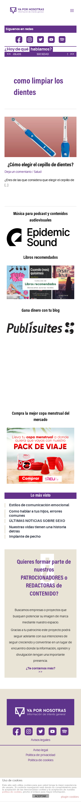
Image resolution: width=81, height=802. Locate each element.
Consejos (14, 54)
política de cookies (12, 792)
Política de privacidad (40, 755)
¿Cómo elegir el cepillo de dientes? (41, 165)
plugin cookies (70, 796)
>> (72, 53)
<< (9, 53)
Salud (38, 171)
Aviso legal (40, 750)
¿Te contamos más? (40, 668)
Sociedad (43, 54)
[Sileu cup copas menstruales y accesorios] (40, 455)
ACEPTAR (40, 796)
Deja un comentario (18, 171)
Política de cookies (40, 760)
